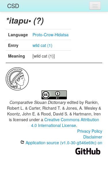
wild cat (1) (42, 45)
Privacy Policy (89, 131)
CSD (13, 5)
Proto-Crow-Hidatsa (51, 34)
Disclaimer (92, 137)
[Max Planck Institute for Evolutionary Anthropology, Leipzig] (17, 78)
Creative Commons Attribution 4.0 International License (65, 122)
